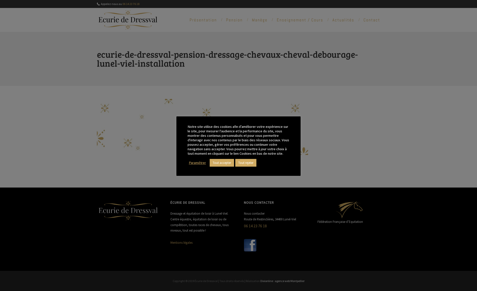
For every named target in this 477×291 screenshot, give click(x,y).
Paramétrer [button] (197, 162)
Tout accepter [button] (222, 163)
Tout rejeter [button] (245, 163)
